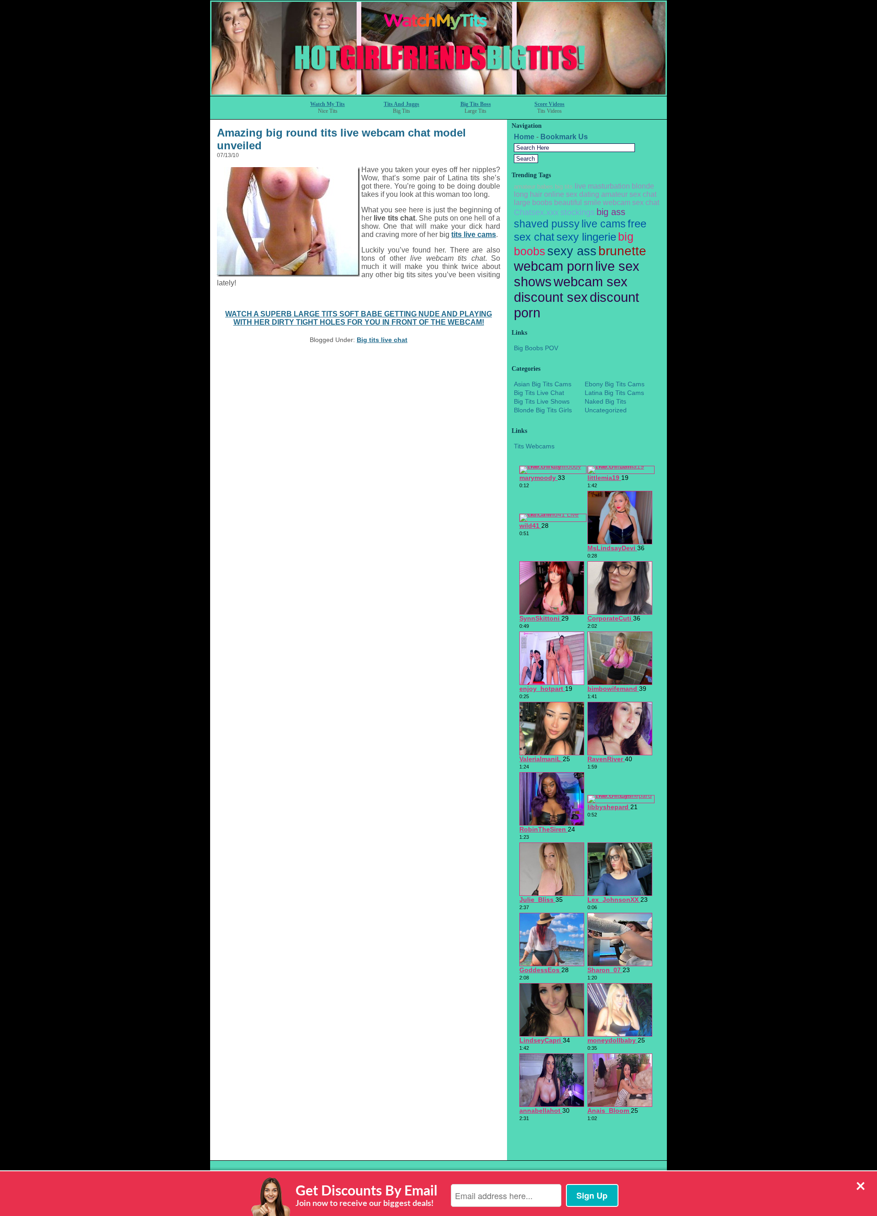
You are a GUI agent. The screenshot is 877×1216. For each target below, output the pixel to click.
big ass (611, 212)
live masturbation (602, 186)
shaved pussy (547, 224)
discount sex (551, 297)
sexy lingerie (586, 237)
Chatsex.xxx (536, 212)
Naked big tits (605, 401)
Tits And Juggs (401, 104)
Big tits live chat (382, 339)
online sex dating (571, 194)
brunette (622, 250)
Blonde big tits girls (543, 410)
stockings (577, 212)
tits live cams (473, 234)
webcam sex (591, 281)
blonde (643, 186)
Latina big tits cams (614, 392)
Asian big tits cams (542, 384)
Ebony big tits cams (615, 384)
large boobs (533, 202)
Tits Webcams (534, 446)
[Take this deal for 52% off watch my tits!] (438, 93)
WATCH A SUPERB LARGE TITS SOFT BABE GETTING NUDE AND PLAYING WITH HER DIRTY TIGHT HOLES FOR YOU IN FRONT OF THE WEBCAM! (358, 318)
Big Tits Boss (475, 104)
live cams (603, 224)
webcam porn (553, 266)
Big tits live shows (542, 401)
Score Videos (549, 104)
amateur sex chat (628, 194)
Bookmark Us (564, 137)
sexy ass (572, 251)
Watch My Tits (327, 104)
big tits (564, 186)
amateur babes (533, 186)
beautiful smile (577, 202)
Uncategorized (606, 410)
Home (524, 137)
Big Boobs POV (536, 348)
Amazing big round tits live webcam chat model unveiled (341, 139)
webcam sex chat (631, 202)
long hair (528, 194)
